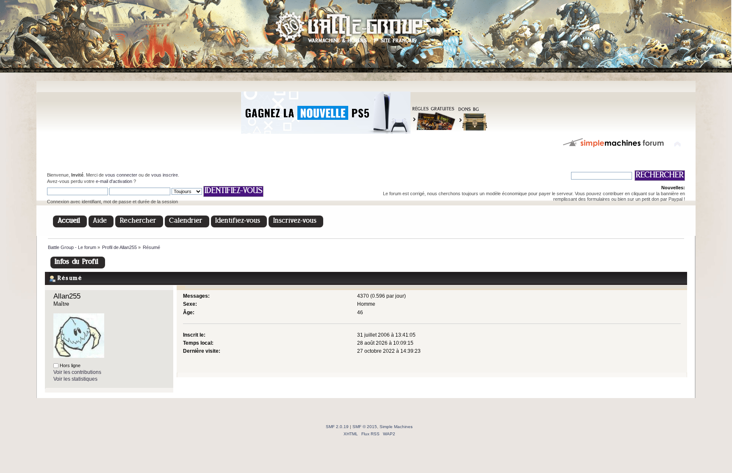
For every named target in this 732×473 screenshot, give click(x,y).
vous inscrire (164, 174)
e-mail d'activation (114, 181)
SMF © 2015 (364, 426)
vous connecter (121, 174)
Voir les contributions (77, 372)
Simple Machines (396, 426)
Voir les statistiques (75, 379)
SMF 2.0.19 (337, 426)
